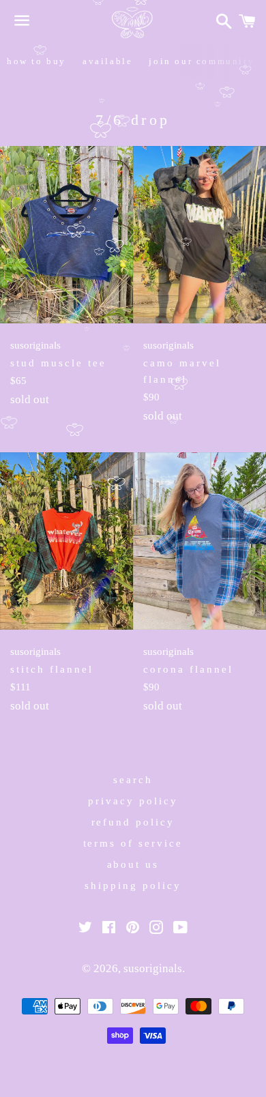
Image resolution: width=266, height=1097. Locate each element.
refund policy (133, 822)
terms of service (133, 843)
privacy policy (133, 800)
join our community (201, 61)
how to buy (36, 61)
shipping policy (133, 885)
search (133, 779)
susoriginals (152, 968)
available (107, 61)
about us (133, 864)
